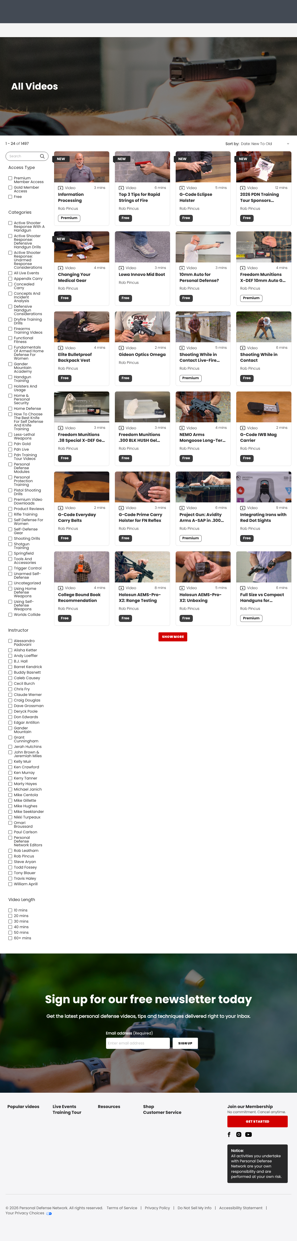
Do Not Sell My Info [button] (195, 1208)
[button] (42, 156)
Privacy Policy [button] (157, 1208)
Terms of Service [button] (122, 1208)
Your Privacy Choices (25, 1213)
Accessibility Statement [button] (241, 1208)
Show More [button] (173, 636)
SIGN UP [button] (185, 1043)
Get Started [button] (257, 1121)
